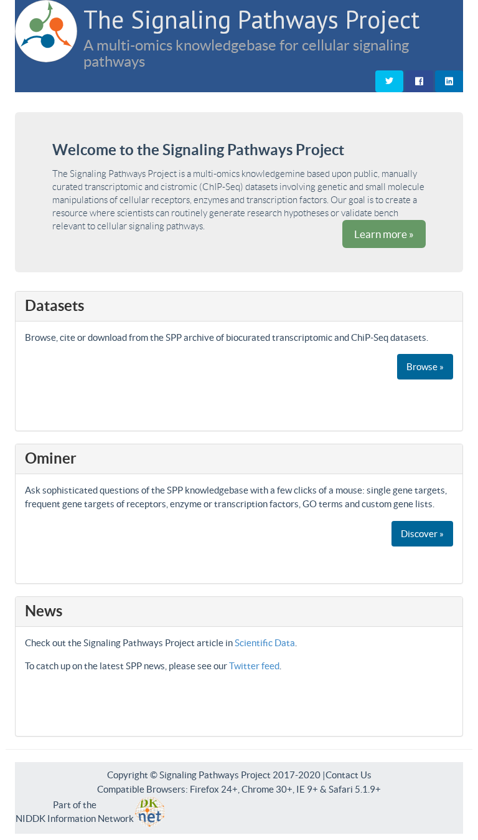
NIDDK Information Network (75, 818)
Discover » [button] (422, 533)
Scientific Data (265, 642)
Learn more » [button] (384, 234)
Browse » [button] (425, 366)
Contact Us (349, 775)
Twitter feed (254, 666)
